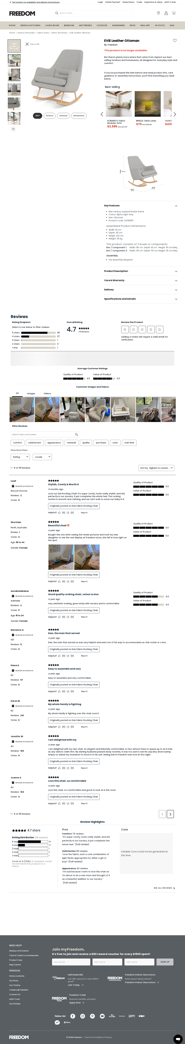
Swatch (49, 115)
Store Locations (16, 976)
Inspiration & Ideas (153, 2)
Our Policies (14, 1003)
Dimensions (78, 115)
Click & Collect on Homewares (23, 955)
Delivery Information (19, 950)
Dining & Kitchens (30, 25)
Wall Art (145, 25)
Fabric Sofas (43, 32)
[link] (29, 13)
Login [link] (100, 2)
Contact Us (14, 994)
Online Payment (112, 2)
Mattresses (85, 25)
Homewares (118, 25)
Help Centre (15, 964)
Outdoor (102, 25)
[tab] (140, 205)
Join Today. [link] (74, 985)
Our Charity (14, 985)
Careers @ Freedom (18, 989)
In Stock (160, 25)
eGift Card (14, 999)
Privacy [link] (108, 1037)
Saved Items (128, 2)
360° (37, 115)
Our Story (13, 980)
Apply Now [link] (75, 1002)
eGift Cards (170, 2)
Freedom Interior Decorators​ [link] (140, 974)
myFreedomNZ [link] (75, 974)
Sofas (12, 25)
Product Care (15, 960)
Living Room (52, 25)
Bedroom (69, 25)
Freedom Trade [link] (77, 995)
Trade (139, 2)
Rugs (132, 25)
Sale (172, 25)
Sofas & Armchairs (26, 32)
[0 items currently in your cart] (173, 13)
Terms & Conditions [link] (94, 1037)
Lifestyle (63, 115)
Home (12, 32)
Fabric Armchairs (59, 32)
